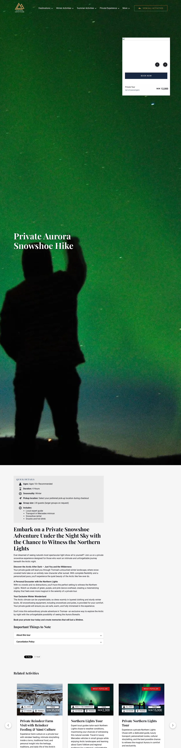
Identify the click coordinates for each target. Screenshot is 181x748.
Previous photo (157, 64)
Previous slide (8, 725)
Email (38, 657)
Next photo (165, 64)
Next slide (173, 725)
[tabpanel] (146, 53)
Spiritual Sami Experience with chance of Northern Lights (153, 725)
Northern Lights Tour (48, 721)
